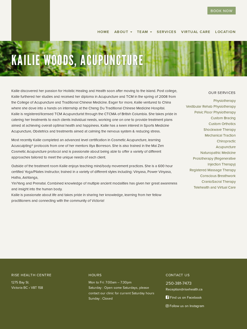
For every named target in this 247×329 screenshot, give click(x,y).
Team (143, 32)
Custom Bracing (223, 118)
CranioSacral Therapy (219, 181)
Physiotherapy (224, 101)
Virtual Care (195, 32)
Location (225, 32)
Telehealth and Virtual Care (215, 187)
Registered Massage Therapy (213, 170)
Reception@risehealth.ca (184, 289)
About (122, 32)
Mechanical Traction (220, 135)
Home (103, 32)
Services (166, 32)
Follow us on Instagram (186, 306)
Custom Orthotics (222, 124)
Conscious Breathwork (218, 176)
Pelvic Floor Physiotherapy (215, 112)
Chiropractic (226, 141)
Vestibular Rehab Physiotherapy (211, 106)
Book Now (222, 11)
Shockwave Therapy (220, 129)
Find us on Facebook (185, 298)
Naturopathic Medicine (218, 153)
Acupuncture (226, 147)
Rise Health (30, 20)
